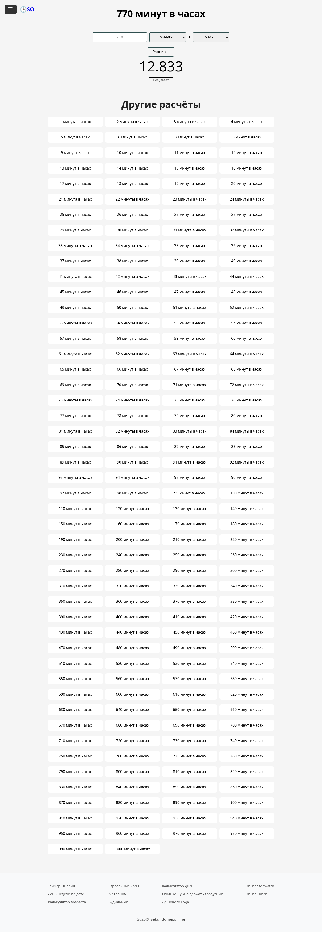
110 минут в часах (75, 508)
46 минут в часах (132, 291)
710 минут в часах (75, 740)
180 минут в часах (246, 524)
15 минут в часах (189, 168)
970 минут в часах (189, 833)
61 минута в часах (75, 353)
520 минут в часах (132, 663)
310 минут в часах (75, 586)
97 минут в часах (75, 493)
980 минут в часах (246, 833)
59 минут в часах (189, 338)
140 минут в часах (246, 508)
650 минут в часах (189, 709)
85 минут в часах (75, 446)
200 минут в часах (132, 539)
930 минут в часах (189, 818)
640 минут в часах (132, 709)
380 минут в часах (246, 601)
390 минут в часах (75, 616)
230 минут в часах (75, 554)
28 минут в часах (246, 214)
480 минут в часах (132, 647)
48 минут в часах (246, 291)
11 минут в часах (189, 152)
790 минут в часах (75, 771)
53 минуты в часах (75, 323)
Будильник (118, 901)
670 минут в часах (75, 725)
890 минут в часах (189, 802)
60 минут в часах (246, 338)
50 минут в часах (132, 307)
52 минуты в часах (247, 307)
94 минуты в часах (132, 477)
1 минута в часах (75, 121)
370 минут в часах (189, 601)
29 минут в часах (75, 230)
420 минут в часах (246, 616)
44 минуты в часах (247, 276)
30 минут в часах (132, 230)
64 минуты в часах (247, 353)
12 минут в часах (246, 152)
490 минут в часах (189, 647)
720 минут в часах (132, 740)
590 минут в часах (75, 694)
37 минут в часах (75, 260)
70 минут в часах (132, 384)
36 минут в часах (246, 245)
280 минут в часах (132, 570)
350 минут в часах (75, 601)
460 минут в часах (246, 632)
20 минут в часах (246, 183)
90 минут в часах (132, 462)
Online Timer (256, 893)
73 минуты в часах (75, 400)
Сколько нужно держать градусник (192, 893)
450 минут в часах (189, 632)
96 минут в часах (246, 477)
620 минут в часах (246, 694)
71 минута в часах (189, 384)
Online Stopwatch (259, 885)
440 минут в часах (132, 632)
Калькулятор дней (178, 885)
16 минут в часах (246, 168)
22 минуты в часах (132, 199)
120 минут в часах (132, 508)
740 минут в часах (246, 740)
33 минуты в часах (75, 245)
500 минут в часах (246, 647)
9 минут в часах (75, 152)
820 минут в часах (246, 771)
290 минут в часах (189, 570)
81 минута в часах (75, 431)
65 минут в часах (75, 369)
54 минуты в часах (132, 323)
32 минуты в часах (247, 230)
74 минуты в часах (132, 400)
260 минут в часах (246, 554)
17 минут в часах (75, 183)
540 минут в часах (246, 663)
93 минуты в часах (75, 477)
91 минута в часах (189, 462)
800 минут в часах (132, 771)
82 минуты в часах (132, 431)
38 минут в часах (132, 260)
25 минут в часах (75, 214)
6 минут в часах (132, 137)
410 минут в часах (189, 616)
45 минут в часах (75, 291)
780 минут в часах (246, 756)
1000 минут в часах (132, 849)
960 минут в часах (132, 833)
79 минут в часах (189, 415)
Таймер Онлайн (61, 885)
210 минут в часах (189, 539)
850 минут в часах (189, 787)
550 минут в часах (75, 678)
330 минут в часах (189, 586)
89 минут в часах (75, 462)
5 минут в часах (75, 137)
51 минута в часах (189, 307)
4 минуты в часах (247, 121)
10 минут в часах (132, 152)
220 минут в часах (246, 539)
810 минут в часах (189, 771)
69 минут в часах (75, 384)
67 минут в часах (189, 369)
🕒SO (27, 9)
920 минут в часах (132, 818)
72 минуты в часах (247, 384)
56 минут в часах (246, 323)
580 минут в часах (246, 678)
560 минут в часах (132, 678)
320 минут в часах (132, 586)
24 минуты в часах (247, 199)
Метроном (117, 893)
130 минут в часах (189, 508)
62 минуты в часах (132, 353)
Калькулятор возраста (67, 901)
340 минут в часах (246, 586)
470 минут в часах (75, 647)
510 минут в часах (75, 663)
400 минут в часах (132, 616)
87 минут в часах (189, 446)
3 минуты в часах (189, 121)
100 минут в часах (246, 493)
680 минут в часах (132, 725)
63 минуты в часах (189, 353)
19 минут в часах (189, 183)
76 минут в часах (246, 400)
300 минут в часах (246, 570)
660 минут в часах (246, 709)
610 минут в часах (189, 694)
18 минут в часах (132, 183)
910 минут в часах (75, 818)
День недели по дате (66, 893)
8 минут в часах (246, 137)
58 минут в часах (132, 338)
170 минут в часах (189, 524)
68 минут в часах (246, 369)
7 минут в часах (189, 137)
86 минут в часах (132, 446)
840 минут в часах (132, 787)
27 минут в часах (189, 214)
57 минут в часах (75, 338)
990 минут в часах (75, 849)
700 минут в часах (246, 725)
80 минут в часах (246, 415)
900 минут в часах (246, 802)
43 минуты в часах (189, 276)
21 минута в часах (75, 199)
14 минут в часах (132, 168)
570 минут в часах (189, 678)
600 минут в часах (132, 694)
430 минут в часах (75, 632)
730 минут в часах (189, 740)
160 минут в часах (132, 524)
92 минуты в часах (247, 462)
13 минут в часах (75, 168)
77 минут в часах (75, 415)
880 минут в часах (132, 802)
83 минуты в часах (189, 431)
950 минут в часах (75, 833)
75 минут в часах (189, 400)
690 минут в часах (189, 725)
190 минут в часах (75, 539)
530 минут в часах (189, 663)
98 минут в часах (132, 493)
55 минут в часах (189, 323)
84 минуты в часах (247, 431)
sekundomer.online (168, 919)
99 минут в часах (189, 493)
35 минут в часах (189, 245)
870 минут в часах (75, 802)
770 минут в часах (189, 756)
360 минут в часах (132, 601)
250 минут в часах (189, 554)
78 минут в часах (132, 415)
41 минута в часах (75, 276)
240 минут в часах (132, 554)
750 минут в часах (75, 756)
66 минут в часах (132, 369)
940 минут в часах (246, 818)
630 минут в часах (75, 709)
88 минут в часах (246, 446)
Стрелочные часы (123, 885)
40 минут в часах (246, 260)
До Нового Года (175, 901)
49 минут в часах (75, 307)
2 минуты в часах (132, 121)
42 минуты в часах (132, 276)
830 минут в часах (75, 787)
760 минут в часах (132, 756)
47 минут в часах (189, 291)
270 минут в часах (75, 570)
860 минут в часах (246, 787)
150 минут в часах (75, 524)
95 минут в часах (189, 477)
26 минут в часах (132, 214)
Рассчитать (161, 52)
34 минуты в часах (132, 245)
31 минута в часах (189, 230)
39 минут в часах (189, 260)
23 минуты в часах (189, 199)
